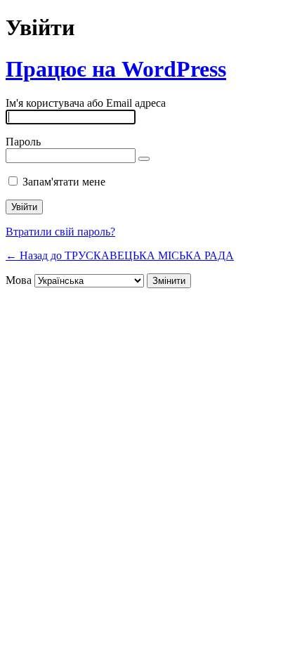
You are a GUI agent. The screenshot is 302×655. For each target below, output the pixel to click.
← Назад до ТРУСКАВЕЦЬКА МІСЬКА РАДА (120, 255)
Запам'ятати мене (63, 182)
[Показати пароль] (144, 159)
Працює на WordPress (116, 69)
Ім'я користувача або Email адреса (86, 103)
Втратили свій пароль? (60, 232)
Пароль (23, 142)
